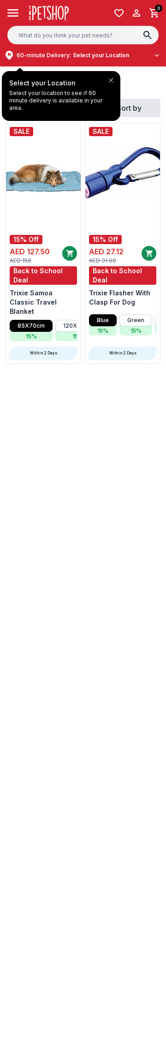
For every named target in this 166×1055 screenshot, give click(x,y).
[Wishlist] (119, 13)
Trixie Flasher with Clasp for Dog (119, 297)
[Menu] (12, 13)
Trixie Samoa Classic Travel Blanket (33, 302)
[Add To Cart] (69, 253)
